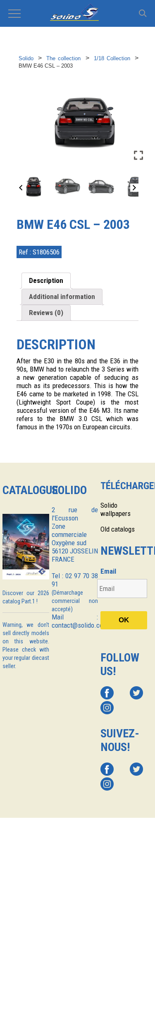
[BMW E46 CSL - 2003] (33, 186)
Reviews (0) (46, 312)
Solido (26, 58)
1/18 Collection (112, 58)
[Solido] (77, 13)
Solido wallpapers (115, 509)
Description (46, 280)
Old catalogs (117, 529)
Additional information (62, 296)
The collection (63, 58)
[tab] (46, 281)
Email (108, 571)
